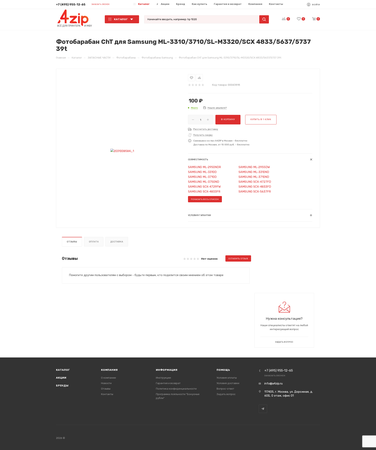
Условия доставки (228, 383)
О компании (108, 377)
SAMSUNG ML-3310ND (254, 172)
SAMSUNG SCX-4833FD (255, 186)
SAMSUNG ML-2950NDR (204, 167)
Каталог (63, 369)
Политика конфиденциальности (176, 388)
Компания (109, 369)
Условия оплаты (227, 377)
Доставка (116, 241)
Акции (61, 377)
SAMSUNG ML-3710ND (254, 177)
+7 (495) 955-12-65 (70, 4)
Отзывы (72, 241)
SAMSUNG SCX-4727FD (255, 182)
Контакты (107, 394)
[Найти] (264, 19)
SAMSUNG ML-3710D (202, 177)
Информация (166, 369)
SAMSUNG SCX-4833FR (204, 191)
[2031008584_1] (122, 151)
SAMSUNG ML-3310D (202, 172)
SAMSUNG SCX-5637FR (255, 191)
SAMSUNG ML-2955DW (254, 167)
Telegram (263, 409)
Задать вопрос (226, 394)
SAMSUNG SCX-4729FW (204, 186)
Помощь (223, 369)
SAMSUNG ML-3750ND (203, 182)
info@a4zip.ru (273, 383)
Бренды (62, 385)
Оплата (94, 241)
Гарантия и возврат (168, 383)
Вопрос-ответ (225, 388)
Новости (106, 383)
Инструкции (163, 377)
